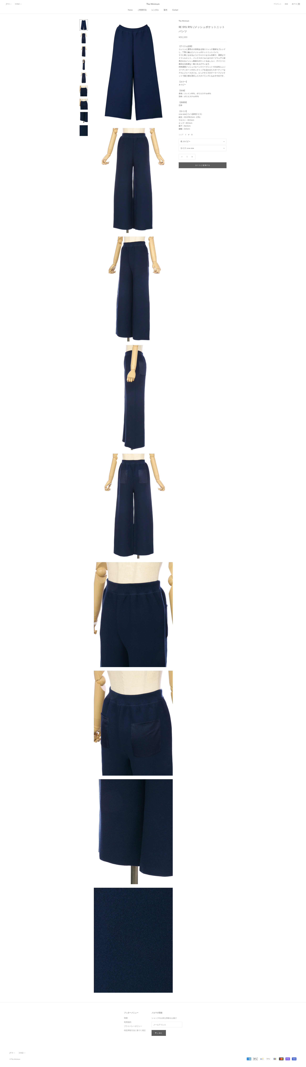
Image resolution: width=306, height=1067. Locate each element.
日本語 (17, 4)
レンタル (155, 10)
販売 (165, 10)
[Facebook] (185, 134)
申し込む (158, 1033)
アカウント (277, 4)
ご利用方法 (142, 10)
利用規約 (127, 1022)
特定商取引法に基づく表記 (135, 1030)
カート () (296, 4)
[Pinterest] (192, 134)
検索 (286, 4)
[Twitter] (188, 134)
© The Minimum (15, 1059)
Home (130, 10)
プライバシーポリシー (133, 1026)
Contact (175, 10)
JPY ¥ (7, 4)
